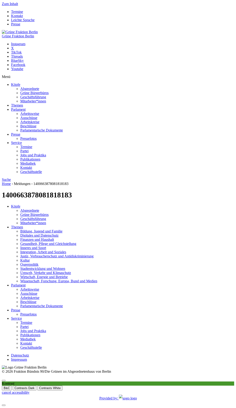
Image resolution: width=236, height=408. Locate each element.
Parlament (18, 109)
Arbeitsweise (29, 114)
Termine (17, 12)
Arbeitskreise (29, 122)
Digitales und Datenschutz (39, 235)
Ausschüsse (28, 118)
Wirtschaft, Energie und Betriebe (44, 277)
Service (16, 143)
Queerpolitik (29, 264)
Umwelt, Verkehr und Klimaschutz (45, 273)
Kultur (25, 260)
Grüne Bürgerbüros (34, 93)
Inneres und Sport (33, 248)
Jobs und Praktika (33, 155)
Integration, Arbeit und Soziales (43, 252)
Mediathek (28, 163)
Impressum (19, 359)
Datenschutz (20, 355)
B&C (7, 388)
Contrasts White (50, 388)
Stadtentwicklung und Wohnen (42, 269)
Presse (15, 24)
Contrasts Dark (25, 388)
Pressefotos (28, 138)
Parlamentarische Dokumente (41, 130)
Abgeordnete (29, 89)
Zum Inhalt (10, 4)
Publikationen (30, 159)
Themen (17, 105)
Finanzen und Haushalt (37, 239)
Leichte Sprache (23, 20)
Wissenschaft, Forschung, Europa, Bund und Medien (58, 281)
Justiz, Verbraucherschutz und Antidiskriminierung (57, 256)
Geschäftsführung (33, 97)
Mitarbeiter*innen (33, 101)
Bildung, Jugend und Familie (41, 231)
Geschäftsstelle (31, 172)
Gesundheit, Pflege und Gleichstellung (48, 244)
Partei (24, 151)
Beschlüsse (28, 126)
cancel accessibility (16, 392)
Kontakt (17, 16)
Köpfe (15, 84)
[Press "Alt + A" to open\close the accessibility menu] (4, 380)
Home (6, 184)
